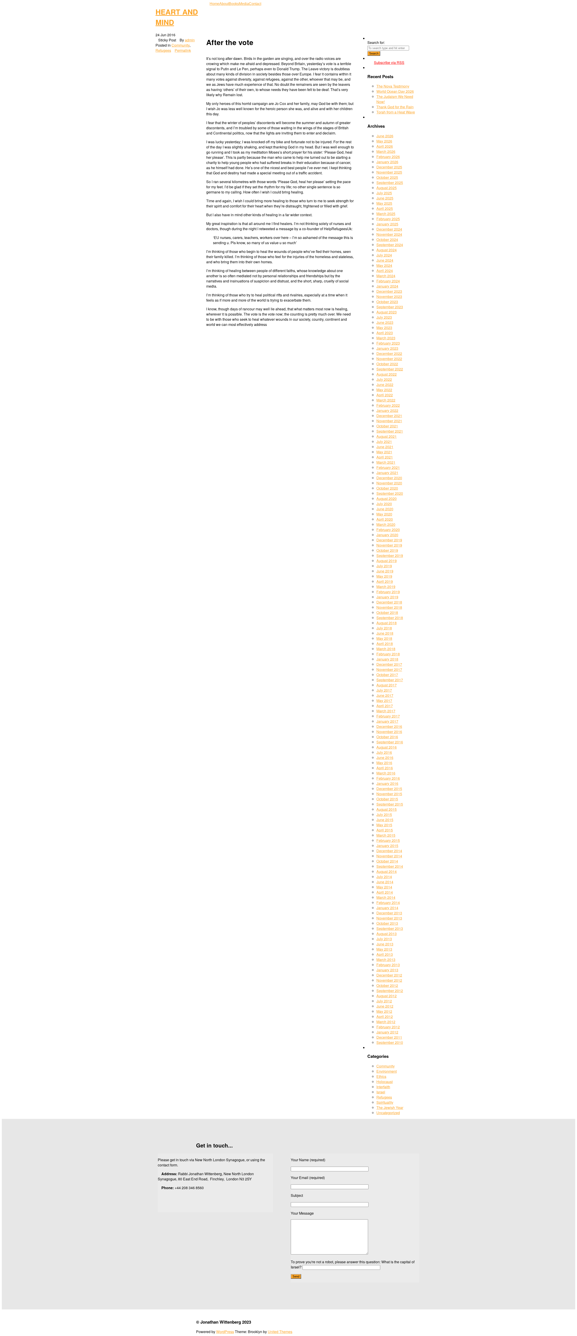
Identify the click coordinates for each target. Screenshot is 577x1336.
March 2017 (385, 710)
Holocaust (384, 1081)
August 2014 (386, 871)
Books (234, 4)
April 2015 (384, 830)
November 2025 (389, 172)
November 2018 (389, 607)
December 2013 (389, 913)
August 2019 (386, 560)
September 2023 (389, 306)
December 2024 (389, 229)
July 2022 (384, 379)
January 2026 (387, 161)
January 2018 (387, 659)
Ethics (381, 1076)
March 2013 (385, 959)
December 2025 (389, 167)
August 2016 (386, 747)
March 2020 (385, 524)
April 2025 (384, 208)
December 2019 (389, 540)
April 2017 (384, 705)
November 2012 (389, 980)
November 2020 (389, 483)
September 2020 (389, 493)
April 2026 (384, 146)
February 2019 (388, 591)
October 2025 (387, 177)
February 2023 (388, 343)
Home (214, 4)
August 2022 (386, 374)
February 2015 (388, 840)
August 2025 (386, 187)
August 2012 (386, 995)
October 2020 (387, 488)
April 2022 (384, 395)
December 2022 (389, 353)
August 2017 (386, 685)
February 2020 (388, 529)
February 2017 (388, 716)
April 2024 (384, 270)
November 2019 (389, 545)
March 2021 (385, 462)
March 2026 (385, 151)
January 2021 (387, 472)
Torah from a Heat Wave (395, 112)
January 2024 (387, 286)
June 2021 (384, 446)
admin (190, 40)
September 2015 (389, 804)
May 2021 (384, 451)
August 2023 (386, 312)
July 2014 (384, 876)
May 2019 (384, 576)
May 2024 (384, 265)
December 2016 (389, 726)
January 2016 (387, 783)
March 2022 (385, 400)
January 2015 (387, 845)
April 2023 (384, 332)
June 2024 (384, 260)
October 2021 (387, 426)
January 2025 (387, 224)
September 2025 (389, 182)
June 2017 (384, 695)
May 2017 (384, 700)
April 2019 (384, 581)
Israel (380, 1092)
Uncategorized (388, 1112)
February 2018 (388, 654)
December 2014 (389, 850)
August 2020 (386, 498)
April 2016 (384, 767)
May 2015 (384, 824)
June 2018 (384, 633)
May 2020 (384, 514)
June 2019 (384, 571)
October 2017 (387, 674)
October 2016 (387, 736)
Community (181, 45)
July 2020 (384, 503)
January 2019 (387, 597)
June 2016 (384, 757)
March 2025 (385, 213)
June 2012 (384, 1006)
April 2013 (384, 954)
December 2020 (389, 477)
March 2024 (385, 275)
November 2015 (389, 793)
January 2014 (387, 907)
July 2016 (384, 752)
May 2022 (384, 389)
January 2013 (387, 969)
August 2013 (386, 933)
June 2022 (384, 384)
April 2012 (384, 1016)
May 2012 (384, 1011)
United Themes (280, 1331)
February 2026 (388, 156)
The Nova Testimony (392, 86)
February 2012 (388, 1026)
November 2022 (389, 358)
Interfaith (383, 1086)
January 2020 (387, 534)
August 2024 (386, 249)
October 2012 (387, 985)
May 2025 (384, 203)
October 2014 (387, 861)
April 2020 (384, 519)
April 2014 (384, 892)
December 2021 (389, 415)
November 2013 (389, 918)
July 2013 (384, 938)
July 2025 (384, 192)
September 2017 (389, 679)
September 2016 (389, 742)
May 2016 (384, 762)
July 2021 (384, 441)
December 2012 (389, 975)
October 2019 (387, 550)
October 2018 (387, 612)
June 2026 (384, 136)
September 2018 (389, 617)
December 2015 (389, 788)
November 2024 (389, 234)
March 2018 (385, 648)
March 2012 (385, 1021)
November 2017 (389, 669)
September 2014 (389, 866)
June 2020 (384, 508)
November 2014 (389, 856)
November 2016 (389, 731)
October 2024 (387, 239)
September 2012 (389, 990)
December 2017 (389, 664)
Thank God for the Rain (395, 106)
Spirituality (384, 1102)
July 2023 (384, 317)
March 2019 (385, 586)
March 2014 (385, 897)
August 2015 (386, 809)
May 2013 (384, 949)
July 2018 (384, 628)
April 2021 (384, 457)
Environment (386, 1071)
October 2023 (387, 301)
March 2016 (385, 773)
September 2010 (389, 1042)
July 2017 (384, 690)
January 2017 (387, 721)
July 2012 (384, 1001)
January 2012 (387, 1032)
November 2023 (389, 296)
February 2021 (388, 467)
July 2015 (384, 814)
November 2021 (389, 420)
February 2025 (388, 218)
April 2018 (384, 643)
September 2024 (389, 244)
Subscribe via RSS (389, 62)
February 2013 (388, 964)
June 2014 (384, 881)
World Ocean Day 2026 (395, 91)
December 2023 (389, 291)
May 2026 (384, 141)
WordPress (225, 1331)
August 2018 (386, 622)
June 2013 (384, 944)
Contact (255, 4)
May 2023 (384, 327)
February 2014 (388, 902)
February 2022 (388, 405)
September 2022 (389, 369)
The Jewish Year (389, 1107)
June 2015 (384, 819)
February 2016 (388, 778)
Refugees (163, 50)
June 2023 (384, 322)
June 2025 (384, 198)
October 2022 (387, 363)
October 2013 (387, 923)
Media (244, 4)
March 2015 (385, 835)
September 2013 (389, 928)
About (224, 4)
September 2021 (389, 431)
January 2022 (387, 410)
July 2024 (384, 255)
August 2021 (386, 436)
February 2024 (388, 281)
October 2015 (387, 799)
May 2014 (384, 887)
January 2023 (387, 348)
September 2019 (389, 555)
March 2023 (385, 338)
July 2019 (384, 565)
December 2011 (389, 1037)
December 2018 (389, 602)
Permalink (183, 50)
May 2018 (384, 638)
